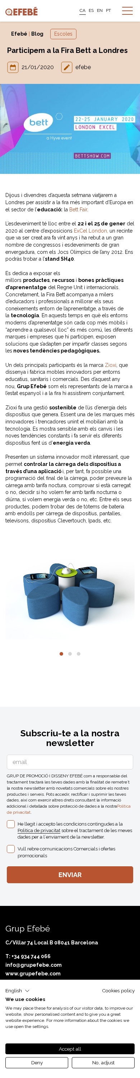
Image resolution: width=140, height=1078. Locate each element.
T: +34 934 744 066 (28, 956)
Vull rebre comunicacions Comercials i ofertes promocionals (66, 852)
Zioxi (110, 365)
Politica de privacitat (39, 830)
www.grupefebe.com (33, 973)
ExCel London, (91, 231)
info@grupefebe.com (33, 965)
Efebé (19, 34)
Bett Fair (78, 209)
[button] (61, 653)
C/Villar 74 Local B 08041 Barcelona (51, 943)
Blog (37, 34)
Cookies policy (118, 990)
